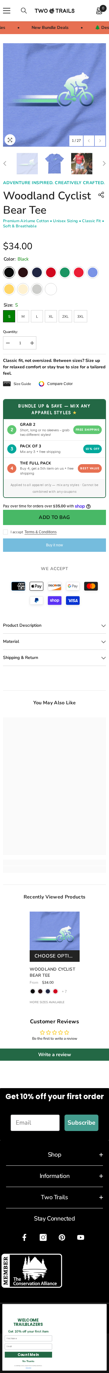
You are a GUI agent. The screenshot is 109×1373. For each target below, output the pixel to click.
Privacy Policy (28, 1367)
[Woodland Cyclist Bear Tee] (55, 937)
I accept (17, 532)
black (33, 991)
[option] (54, 95)
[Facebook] (24, 1237)
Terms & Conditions (41, 532)
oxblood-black (40, 991)
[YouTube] (81, 1237)
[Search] (24, 10)
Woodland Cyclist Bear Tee (52, 972)
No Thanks (28, 1361)
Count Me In (28, 1354)
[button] (89, 140)
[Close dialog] (104, 1307)
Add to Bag (54, 517)
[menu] (6, 10)
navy (48, 991)
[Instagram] (43, 1237)
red (55, 991)
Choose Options (57, 956)
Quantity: (10, 331)
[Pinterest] (62, 1237)
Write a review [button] (54, 1054)
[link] (54, 863)
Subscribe (81, 1123)
